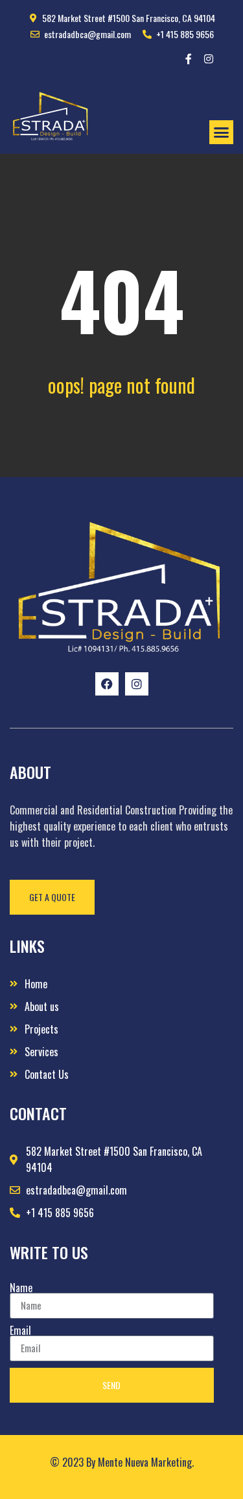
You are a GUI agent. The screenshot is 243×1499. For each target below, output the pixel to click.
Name (21, 1287)
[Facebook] (107, 684)
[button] (221, 132)
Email (20, 1330)
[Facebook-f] (188, 59)
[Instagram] (208, 59)
